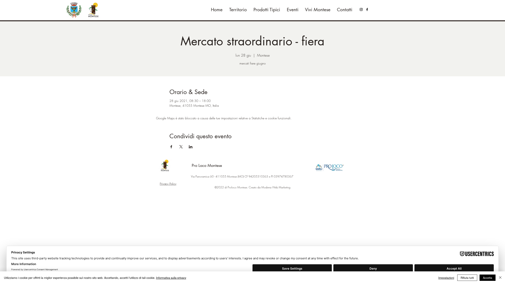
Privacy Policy (168, 184)
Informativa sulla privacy (171, 278)
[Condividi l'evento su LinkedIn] (191, 146)
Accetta (487, 278)
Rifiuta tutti (467, 278)
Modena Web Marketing (275, 187)
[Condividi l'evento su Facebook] (171, 146)
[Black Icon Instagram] (361, 9)
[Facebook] (367, 9)
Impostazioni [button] (446, 278)
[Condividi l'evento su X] (181, 146)
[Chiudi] (500, 278)
